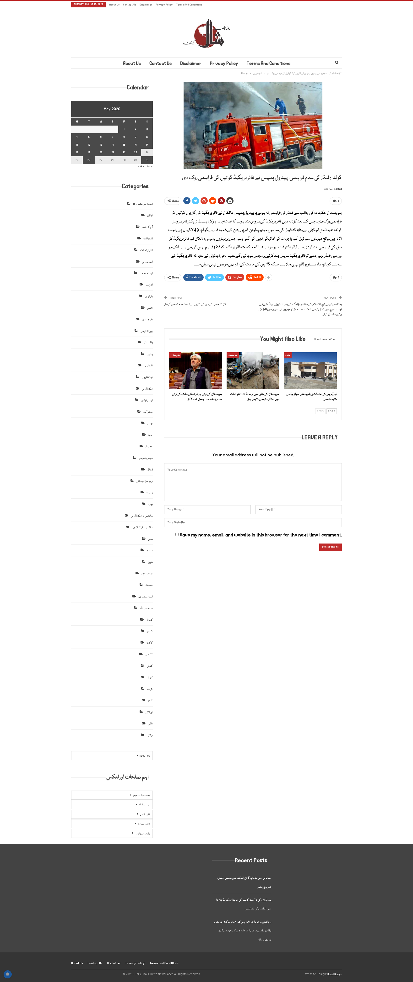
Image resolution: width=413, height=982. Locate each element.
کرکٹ (150, 643)
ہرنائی (150, 735)
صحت (149, 585)
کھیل (150, 666)
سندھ (150, 550)
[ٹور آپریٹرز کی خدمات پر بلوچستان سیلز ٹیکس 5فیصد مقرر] (310, 370)
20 (100, 152)
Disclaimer (146, 5)
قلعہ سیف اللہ (145, 597)
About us (114, 5)
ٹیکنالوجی (147, 377)
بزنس (287, 355)
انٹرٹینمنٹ (146, 250)
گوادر (150, 700)
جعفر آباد (148, 412)
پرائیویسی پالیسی (142, 833)
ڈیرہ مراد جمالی (144, 481)
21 (112, 152)
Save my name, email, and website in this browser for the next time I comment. (261, 535)
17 (147, 145)
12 (89, 145)
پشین (150, 354)
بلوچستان (175, 355)
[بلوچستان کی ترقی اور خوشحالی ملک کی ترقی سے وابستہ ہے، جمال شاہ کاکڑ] (195, 370)
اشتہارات (148, 239)
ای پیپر (149, 285)
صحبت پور (147, 573)
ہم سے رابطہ (144, 805)
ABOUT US (145, 756)
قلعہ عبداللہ (146, 608)
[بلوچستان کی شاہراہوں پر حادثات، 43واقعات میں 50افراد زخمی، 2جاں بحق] (253, 370)
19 (89, 152)
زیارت (150, 493)
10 (147, 137)
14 (112, 145)
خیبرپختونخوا (146, 458)
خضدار (149, 446)
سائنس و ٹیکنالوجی (142, 527)
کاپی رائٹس (145, 814)
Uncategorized (143, 204)
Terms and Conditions (189, 5)
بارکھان (149, 296)
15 (124, 145)
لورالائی (149, 712)
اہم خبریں (147, 262)
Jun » (149, 166)
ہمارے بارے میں (141, 795)
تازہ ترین (148, 366)
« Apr (141, 166)
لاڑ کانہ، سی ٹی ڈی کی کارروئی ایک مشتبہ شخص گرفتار (195, 304)
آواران (150, 215)
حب (150, 435)
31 (147, 160)
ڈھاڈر (150, 470)
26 (89, 160)
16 (135, 145)
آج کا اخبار (147, 227)
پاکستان (148, 342)
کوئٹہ (150, 689)
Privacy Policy (164, 5)
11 (77, 145)
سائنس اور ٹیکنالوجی (142, 516)
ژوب (150, 504)
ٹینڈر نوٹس (147, 400)
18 (77, 152)
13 (101, 145)
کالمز (150, 631)
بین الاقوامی (147, 331)
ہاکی (150, 724)
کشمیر (149, 654)
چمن (150, 423)
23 (135, 152)
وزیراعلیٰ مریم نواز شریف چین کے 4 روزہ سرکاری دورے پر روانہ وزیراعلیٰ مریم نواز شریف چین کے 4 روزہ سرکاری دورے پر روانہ (242, 931)
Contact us (129, 5)
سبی (150, 539)
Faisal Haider (334, 975)
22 (124, 152)
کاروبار (149, 620)
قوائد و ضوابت (144, 824)
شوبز (150, 562)
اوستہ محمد (146, 273)
